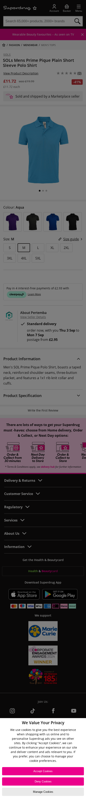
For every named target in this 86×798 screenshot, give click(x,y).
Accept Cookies (43, 771)
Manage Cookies (43, 791)
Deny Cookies (43, 781)
